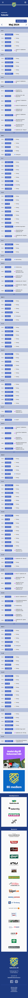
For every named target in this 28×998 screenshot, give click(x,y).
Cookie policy (14, 990)
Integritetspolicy (14, 991)
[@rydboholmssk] (16, 981)
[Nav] (3, 2)
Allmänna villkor (14, 987)
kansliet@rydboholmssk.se (14, 977)
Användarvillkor (14, 988)
